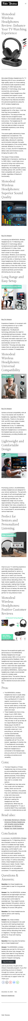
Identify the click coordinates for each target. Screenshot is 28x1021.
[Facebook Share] (3, 982)
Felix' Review (5, 1015)
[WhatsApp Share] (17, 982)
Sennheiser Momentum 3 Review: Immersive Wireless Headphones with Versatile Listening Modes (15, 822)
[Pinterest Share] (10, 982)
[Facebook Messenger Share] (14, 982)
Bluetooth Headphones (7, 995)
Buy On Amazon (6, 235)
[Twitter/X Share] (6, 982)
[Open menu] (26, 3)
